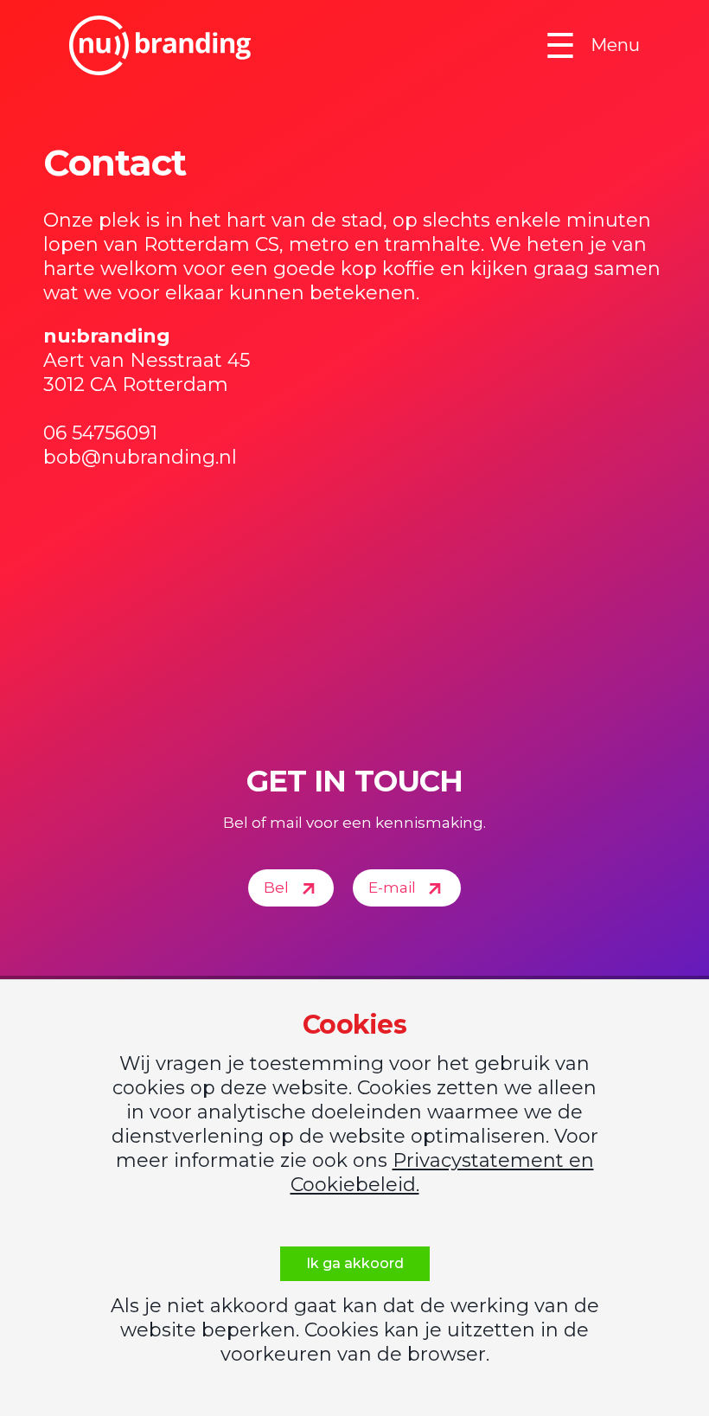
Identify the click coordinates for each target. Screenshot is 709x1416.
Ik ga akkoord (355, 1263)
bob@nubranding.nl (140, 457)
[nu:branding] (160, 45)
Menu (592, 45)
